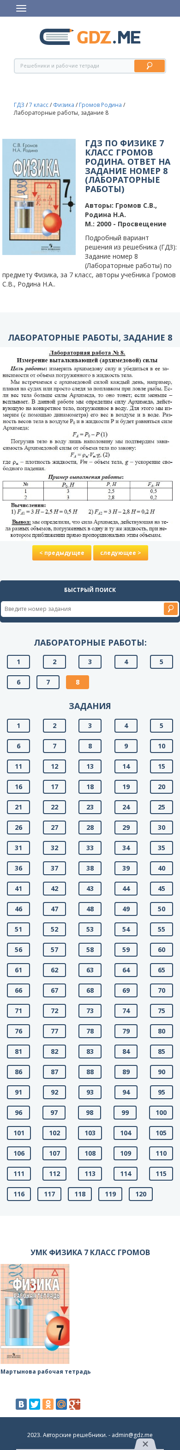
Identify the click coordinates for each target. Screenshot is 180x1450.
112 (54, 1173)
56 (18, 949)
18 (90, 786)
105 (161, 1132)
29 (126, 827)
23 (90, 807)
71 (18, 1010)
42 (54, 888)
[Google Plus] (74, 1404)
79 (126, 1031)
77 (54, 1031)
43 (90, 888)
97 (54, 1112)
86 (18, 1071)
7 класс (38, 105)
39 (126, 868)
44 (126, 888)
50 (161, 908)
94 (126, 1092)
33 (90, 847)
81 (18, 1051)
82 (54, 1051)
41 (18, 888)
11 (18, 766)
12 (54, 766)
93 (90, 1092)
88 (90, 1071)
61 (18, 969)
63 (90, 969)
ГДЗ (19, 105)
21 (18, 807)
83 (90, 1051)
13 (90, 766)
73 (90, 1010)
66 (18, 990)
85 (161, 1051)
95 (161, 1092)
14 (126, 766)
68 (90, 990)
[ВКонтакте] (21, 1404)
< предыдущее (61, 553)
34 (126, 847)
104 (125, 1132)
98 (89, 1112)
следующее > (120, 553)
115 (161, 1173)
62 (54, 969)
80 (161, 1031)
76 (18, 1031)
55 (161, 929)
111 (18, 1173)
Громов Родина (100, 105)
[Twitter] (34, 1404)
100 (161, 1112)
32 (54, 847)
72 (54, 1010)
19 (126, 786)
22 (54, 807)
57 (54, 949)
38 (90, 868)
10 (161, 745)
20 (161, 786)
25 (161, 807)
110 (161, 1153)
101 (18, 1132)
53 (90, 929)
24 (126, 807)
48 (90, 908)
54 (126, 929)
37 (54, 868)
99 (125, 1112)
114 (125, 1173)
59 (126, 949)
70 (161, 990)
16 (18, 786)
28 (90, 827)
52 (54, 929)
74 (126, 1010)
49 (126, 908)
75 (161, 1010)
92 (54, 1092)
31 (18, 847)
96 (18, 1112)
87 (54, 1071)
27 (54, 827)
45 (161, 888)
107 (54, 1153)
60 (161, 949)
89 (126, 1071)
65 (161, 969)
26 (18, 827)
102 (54, 1132)
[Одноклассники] (48, 1404)
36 (18, 868)
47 (54, 908)
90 (161, 1071)
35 (161, 847)
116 (18, 1193)
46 (18, 908)
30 (161, 827)
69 (126, 990)
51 (18, 929)
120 (140, 1193)
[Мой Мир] (61, 1404)
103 (90, 1132)
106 (18, 1153)
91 (18, 1092)
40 (161, 868)
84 (126, 1051)
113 (90, 1173)
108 (90, 1153)
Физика (63, 105)
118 (79, 1193)
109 (125, 1153)
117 (49, 1193)
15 (161, 766)
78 (90, 1031)
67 (54, 990)
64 (126, 969)
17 (54, 786)
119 (110, 1193)
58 (90, 949)
